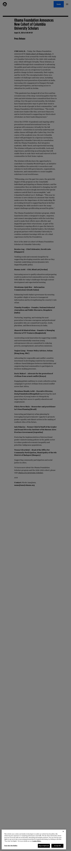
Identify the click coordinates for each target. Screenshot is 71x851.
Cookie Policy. (36, 841)
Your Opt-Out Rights (10, 845)
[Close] (63, 831)
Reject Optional (44, 845)
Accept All (57, 845)
